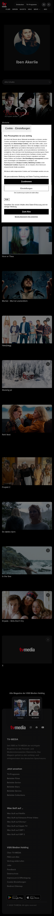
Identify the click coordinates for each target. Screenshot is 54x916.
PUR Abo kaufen (26, 211)
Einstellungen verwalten (26, 188)
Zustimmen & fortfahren (26, 181)
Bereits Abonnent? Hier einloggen (26, 217)
